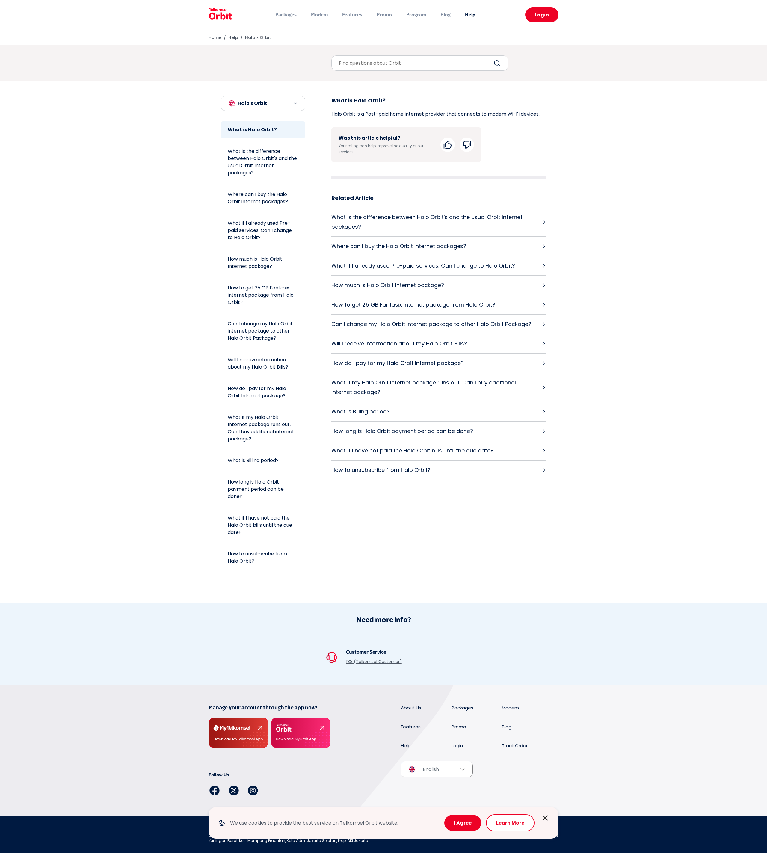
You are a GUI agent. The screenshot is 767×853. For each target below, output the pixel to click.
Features (352, 15)
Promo (384, 15)
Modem (319, 15)
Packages (286, 15)
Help (470, 15)
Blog (445, 15)
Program (416, 15)
